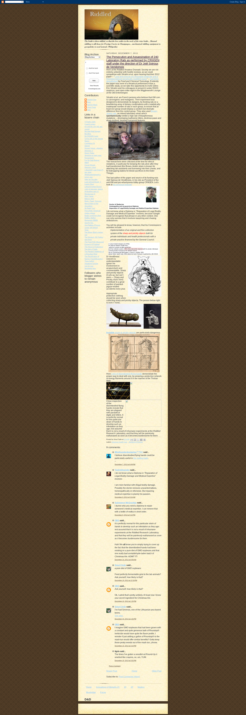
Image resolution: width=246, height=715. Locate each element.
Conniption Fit (90, 143)
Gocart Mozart (90, 165)
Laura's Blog (89, 184)
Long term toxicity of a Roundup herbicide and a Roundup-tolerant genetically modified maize (132, 78)
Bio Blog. (88, 134)
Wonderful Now (90, 268)
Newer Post (111, 671)
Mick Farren (89, 196)
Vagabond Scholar (91, 264)
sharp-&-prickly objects (121, 333)
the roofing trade (140, 458)
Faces (103, 692)
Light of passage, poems (94, 189)
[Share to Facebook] (141, 440)
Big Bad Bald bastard (92, 131)
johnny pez (89, 177)
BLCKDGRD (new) (91, 136)
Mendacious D (90, 194)
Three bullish (89, 261)
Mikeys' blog (89, 199)
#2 (125, 687)
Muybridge (91, 692)
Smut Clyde (91, 107)
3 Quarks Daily (90, 122)
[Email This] (131, 440)
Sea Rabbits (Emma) (92, 225)
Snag (86, 230)
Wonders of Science (136, 442)
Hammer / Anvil (90, 167)
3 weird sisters (90, 124)
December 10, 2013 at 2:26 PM (125, 619)
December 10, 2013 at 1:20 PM (125, 601)
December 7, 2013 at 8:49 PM (125, 464)
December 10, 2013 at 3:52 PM (125, 660)
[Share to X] (138, 440)
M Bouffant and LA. (92, 192)
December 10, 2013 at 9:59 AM (125, 560)
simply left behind (91, 228)
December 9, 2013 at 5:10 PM (125, 515)
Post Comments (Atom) (129, 677)
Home (134, 671)
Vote (94, 81)
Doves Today (89, 153)
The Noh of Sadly (91, 249)
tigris (89, 110)
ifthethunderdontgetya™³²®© (129, 452)
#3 (132, 687)
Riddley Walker (90, 218)
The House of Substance (94, 247)
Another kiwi (91, 100)
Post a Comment (114, 666)
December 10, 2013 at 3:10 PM (125, 646)
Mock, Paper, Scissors (93, 201)
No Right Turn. (90, 208)
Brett (89, 102)
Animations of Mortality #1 (108, 687)
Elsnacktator (89, 158)
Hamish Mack (92, 105)
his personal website (122, 185)
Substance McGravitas (126, 503)
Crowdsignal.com (94, 88)
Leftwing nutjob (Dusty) (93, 187)
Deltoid (87, 146)
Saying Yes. (89, 223)
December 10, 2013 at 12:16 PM (126, 580)
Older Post (156, 671)
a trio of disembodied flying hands (126, 374)
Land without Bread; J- (93, 182)
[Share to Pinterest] (144, 440)
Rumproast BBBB (91, 220)
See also (119, 616)
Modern (141, 687)
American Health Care (119, 442)
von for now (89, 266)
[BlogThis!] (135, 440)
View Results (94, 85)
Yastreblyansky (122, 470)
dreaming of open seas (93, 155)
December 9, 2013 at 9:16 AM (125, 497)
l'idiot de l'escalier (91, 179)
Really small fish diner (93, 216)
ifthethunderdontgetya (93, 175)
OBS (117, 520)
